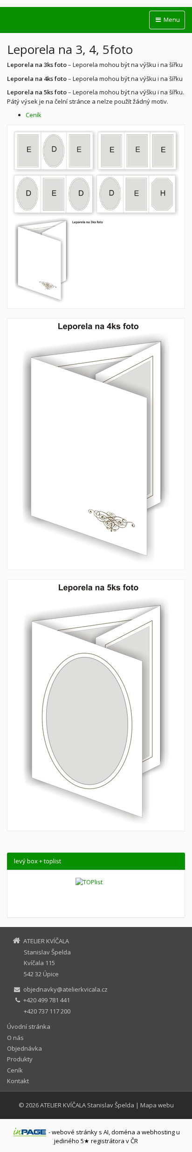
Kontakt (18, 1081)
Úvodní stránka (28, 1026)
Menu (171, 19)
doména (123, 1132)
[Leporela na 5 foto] (96, 705)
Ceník (33, 115)
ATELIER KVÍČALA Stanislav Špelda (87, 1105)
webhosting (158, 1132)
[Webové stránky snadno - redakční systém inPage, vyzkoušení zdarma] (30, 1132)
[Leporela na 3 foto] (96, 217)
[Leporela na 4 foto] (96, 444)
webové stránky (74, 1132)
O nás (15, 1037)
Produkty (20, 1059)
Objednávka (24, 1048)
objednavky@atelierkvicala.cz (65, 989)
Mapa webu (157, 1105)
